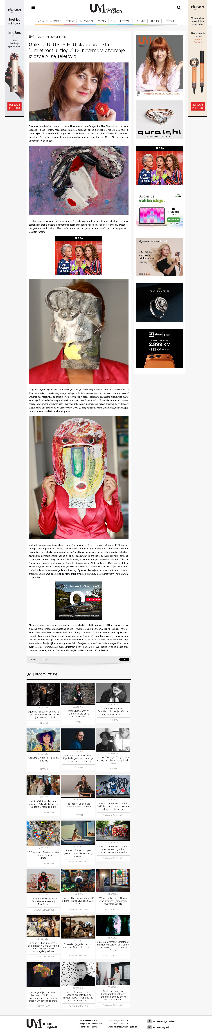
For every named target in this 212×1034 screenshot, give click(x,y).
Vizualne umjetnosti (49, 21)
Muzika (102, 21)
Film (113, 21)
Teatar (70, 21)
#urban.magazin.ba (163, 1021)
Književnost (86, 21)
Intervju (125, 21)
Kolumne (140, 21)
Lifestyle (169, 21)
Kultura (154, 21)
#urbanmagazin (161, 1027)
